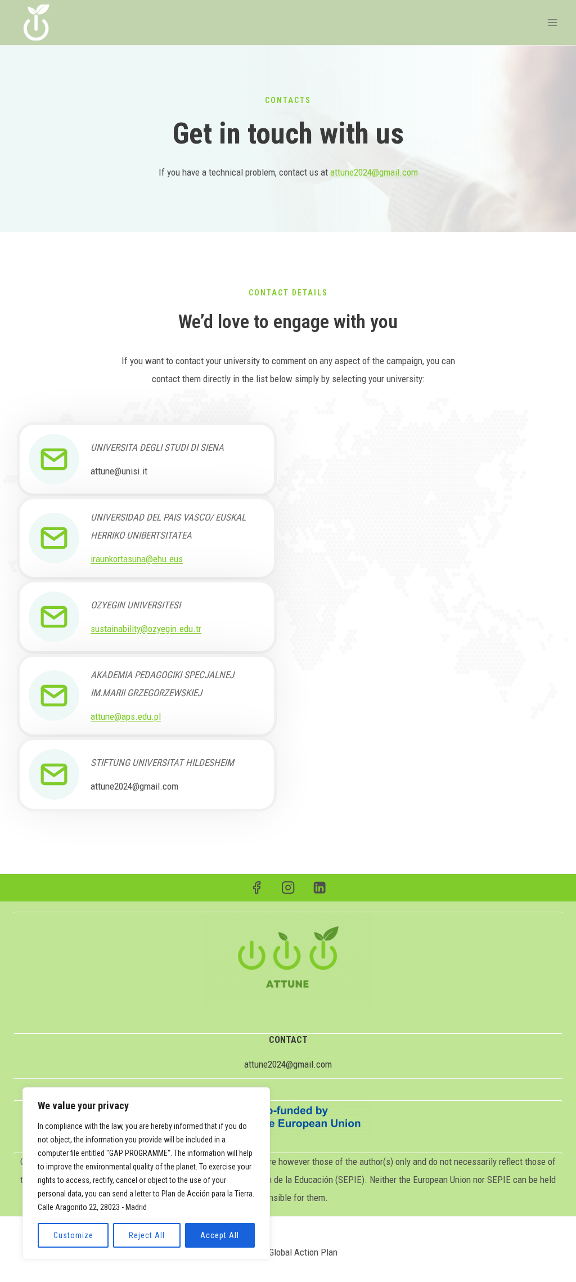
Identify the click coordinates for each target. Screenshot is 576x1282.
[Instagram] (288, 888)
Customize (73, 1235)
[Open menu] (552, 22)
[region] (146, 1173)
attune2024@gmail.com (374, 172)
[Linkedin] (320, 888)
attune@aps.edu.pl (126, 716)
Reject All (147, 1235)
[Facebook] (257, 888)
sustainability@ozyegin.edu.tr (146, 628)
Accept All (219, 1235)
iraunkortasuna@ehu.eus (137, 558)
